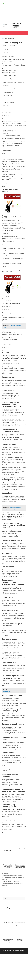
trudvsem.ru (14, 951)
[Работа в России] (7, 25)
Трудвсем (6, 873)
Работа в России (16, 24)
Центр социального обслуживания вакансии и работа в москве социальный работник (13, 877)
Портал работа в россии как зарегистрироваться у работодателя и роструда (12, 883)
